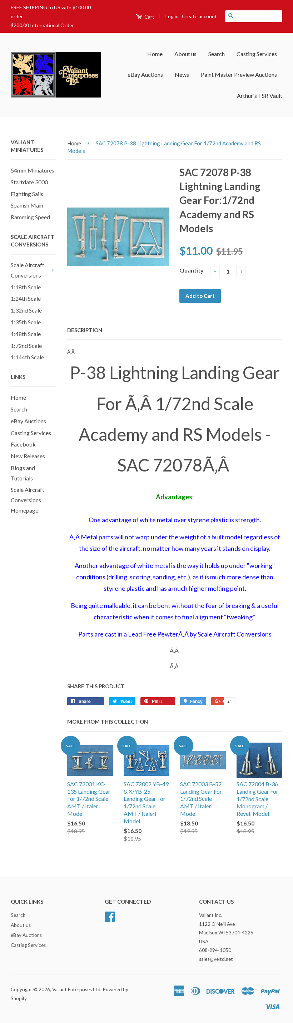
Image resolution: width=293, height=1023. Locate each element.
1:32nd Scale (26, 310)
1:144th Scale (27, 357)
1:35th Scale (26, 322)
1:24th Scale (26, 298)
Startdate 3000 (29, 182)
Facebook (23, 444)
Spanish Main (27, 205)
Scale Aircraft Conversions (27, 270)
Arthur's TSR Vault (259, 95)
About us (185, 53)
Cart (148, 17)
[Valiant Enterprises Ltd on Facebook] (110, 916)
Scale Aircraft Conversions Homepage (27, 500)
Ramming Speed (30, 217)
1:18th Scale (26, 287)
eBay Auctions (145, 74)
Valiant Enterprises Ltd (76, 989)
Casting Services (257, 53)
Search (216, 53)
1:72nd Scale (26, 345)
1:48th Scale (26, 333)
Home (155, 53)
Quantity (191, 270)
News (182, 74)
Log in (172, 16)
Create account (199, 16)
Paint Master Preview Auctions (239, 74)
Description (84, 330)
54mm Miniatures (32, 170)
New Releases (28, 456)
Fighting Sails (27, 193)
